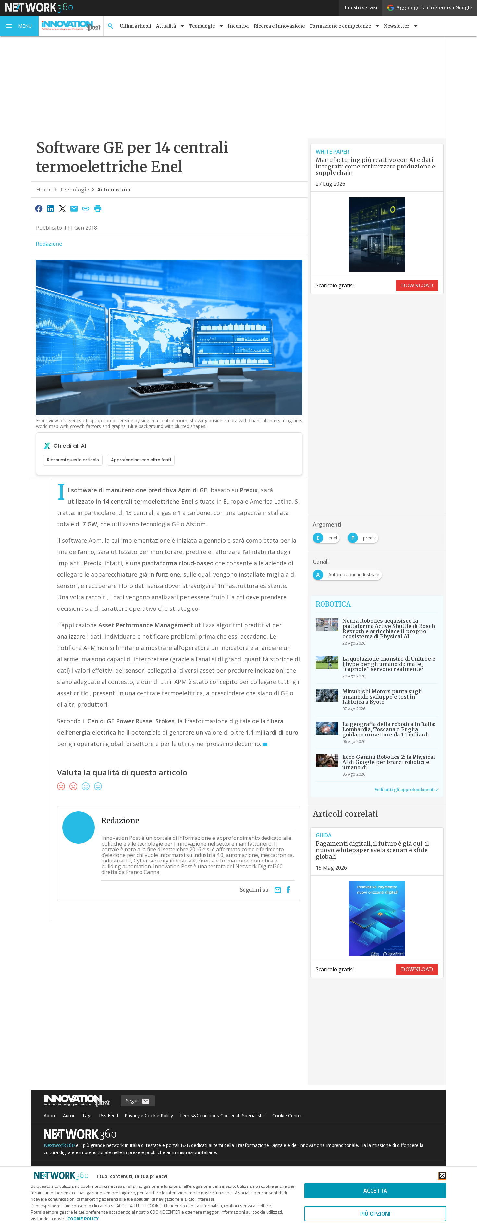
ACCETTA (375, 1190)
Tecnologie (74, 189)
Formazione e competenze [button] (340, 26)
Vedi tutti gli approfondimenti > (406, 789)
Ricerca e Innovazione (279, 26)
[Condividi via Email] (74, 208)
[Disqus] (169, 1007)
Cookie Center (287, 1115)
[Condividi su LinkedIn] (50, 208)
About (50, 1115)
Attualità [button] (166, 26)
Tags (87, 1115)
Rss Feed (108, 1115)
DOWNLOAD (417, 285)
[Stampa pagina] (97, 208)
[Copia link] (86, 208)
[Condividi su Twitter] (62, 208)
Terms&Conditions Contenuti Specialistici (222, 1115)
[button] (19, 26)
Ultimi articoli (135, 26)
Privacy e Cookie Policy (149, 1115)
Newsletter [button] (396, 26)
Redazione (49, 243)
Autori (69, 1115)
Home (44, 189)
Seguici (134, 1100)
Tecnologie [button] (202, 26)
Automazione (114, 189)
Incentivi (238, 26)
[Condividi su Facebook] (38, 208)
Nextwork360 (59, 1145)
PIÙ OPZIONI (375, 1213)
